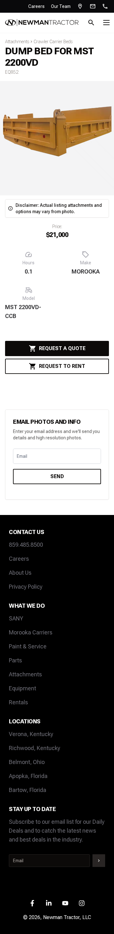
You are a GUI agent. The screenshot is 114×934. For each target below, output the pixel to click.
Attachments (17, 41)
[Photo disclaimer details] (10, 208)
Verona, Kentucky (31, 734)
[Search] (91, 22)
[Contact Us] (92, 6)
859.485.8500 (26, 544)
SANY (16, 618)
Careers (36, 6)
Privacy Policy (25, 586)
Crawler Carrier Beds (53, 41)
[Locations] (80, 6)
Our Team (61, 6)
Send (57, 476)
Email (22, 456)
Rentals (18, 702)
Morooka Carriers (30, 632)
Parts (15, 660)
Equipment (22, 688)
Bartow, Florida (27, 790)
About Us (20, 572)
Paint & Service (28, 646)
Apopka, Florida (28, 776)
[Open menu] (106, 22)
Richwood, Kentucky (34, 748)
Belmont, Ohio (27, 762)
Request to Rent (62, 366)
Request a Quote (62, 348)
